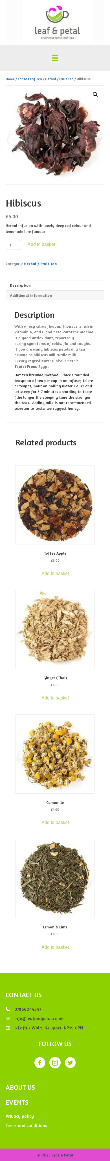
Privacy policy (20, 1116)
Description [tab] (20, 285)
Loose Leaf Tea (30, 79)
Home (10, 79)
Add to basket (41, 244)
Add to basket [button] (55, 573)
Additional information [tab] (31, 295)
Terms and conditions (26, 1125)
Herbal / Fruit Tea (59, 79)
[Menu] (55, 58)
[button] (95, 94)
